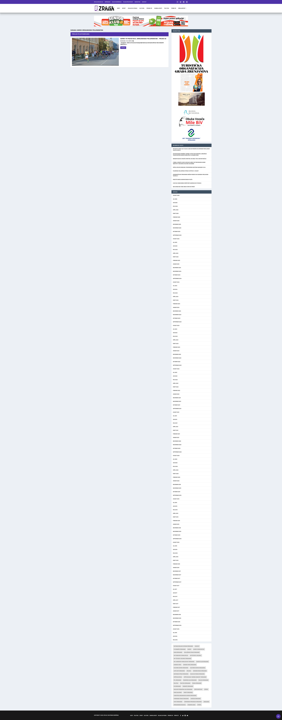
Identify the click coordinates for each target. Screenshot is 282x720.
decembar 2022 (177, 354)
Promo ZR (149, 8)
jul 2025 (175, 242)
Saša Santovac (198, 689)
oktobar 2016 (176, 621)
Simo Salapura (178, 692)
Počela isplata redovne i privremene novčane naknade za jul (189, 167)
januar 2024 (176, 307)
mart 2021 (175, 430)
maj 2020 (175, 466)
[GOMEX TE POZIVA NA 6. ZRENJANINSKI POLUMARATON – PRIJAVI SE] (95, 52)
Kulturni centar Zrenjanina (197, 667)
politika (176, 683)
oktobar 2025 (176, 231)
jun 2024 (175, 289)
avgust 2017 (176, 585)
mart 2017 (175, 603)
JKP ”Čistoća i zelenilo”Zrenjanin (182, 658)
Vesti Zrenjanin (178, 701)
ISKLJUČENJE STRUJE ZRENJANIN (191, 652)
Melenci (189, 670)
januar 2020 (176, 480)
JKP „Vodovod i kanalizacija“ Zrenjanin (184, 661)
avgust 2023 (176, 325)
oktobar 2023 (176, 318)
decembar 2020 (177, 441)
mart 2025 (175, 256)
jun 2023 (175, 332)
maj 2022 (175, 379)
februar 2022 (176, 390)
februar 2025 (176, 260)
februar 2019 (176, 520)
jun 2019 (175, 506)
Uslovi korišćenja (116, 1)
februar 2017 (176, 607)
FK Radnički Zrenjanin (179, 649)
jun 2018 (175, 549)
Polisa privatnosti (128, 1)
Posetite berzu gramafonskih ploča (182, 179)
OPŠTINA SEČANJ (178, 677)
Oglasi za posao (132, 8)
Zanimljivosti (158, 8)
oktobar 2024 (176, 274)
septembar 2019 (177, 495)
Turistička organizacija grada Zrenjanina (185, 695)
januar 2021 (176, 437)
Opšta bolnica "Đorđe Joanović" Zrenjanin (195, 677)
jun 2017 (175, 592)
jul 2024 (175, 285)
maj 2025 (175, 249)
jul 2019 (175, 502)
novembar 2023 (177, 314)
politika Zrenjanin (185, 683)
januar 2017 (176, 611)
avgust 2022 (176, 368)
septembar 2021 (177, 408)
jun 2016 (175, 636)
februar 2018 (176, 564)
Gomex (189, 649)
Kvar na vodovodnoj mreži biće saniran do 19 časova (187, 183)
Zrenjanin (206, 701)
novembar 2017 (177, 574)
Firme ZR (173, 8)
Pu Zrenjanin (177, 686)
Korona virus (177, 664)
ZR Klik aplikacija (98, 1)
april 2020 (175, 470)
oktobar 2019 (176, 491)
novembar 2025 (177, 227)
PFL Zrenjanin (177, 680)
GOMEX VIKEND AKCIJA (198, 649)
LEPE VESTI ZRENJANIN (179, 670)
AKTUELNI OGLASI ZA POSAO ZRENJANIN (183, 646)
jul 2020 (175, 459)
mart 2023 (175, 343)
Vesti (118, 8)
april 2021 (175, 426)
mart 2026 (175, 213)
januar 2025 (176, 264)
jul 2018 (175, 545)
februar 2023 (176, 347)
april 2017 (175, 600)
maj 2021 (175, 423)
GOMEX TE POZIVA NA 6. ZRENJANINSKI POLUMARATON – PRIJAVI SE (143, 38)
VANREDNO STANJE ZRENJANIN (181, 698)
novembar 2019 (177, 488)
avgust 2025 (176, 238)
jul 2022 (175, 372)
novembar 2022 (177, 358)
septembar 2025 (177, 235)
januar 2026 (176, 220)
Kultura (141, 8)
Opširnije (123, 47)
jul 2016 (175, 632)
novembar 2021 (177, 401)
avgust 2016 (176, 629)
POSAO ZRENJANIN (196, 683)
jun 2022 (175, 376)
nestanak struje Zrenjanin (181, 674)
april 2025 (175, 253)
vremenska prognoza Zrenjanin (193, 701)
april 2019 (175, 513)
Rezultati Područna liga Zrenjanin (183, 689)
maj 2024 (175, 293)
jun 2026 (175, 202)
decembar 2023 (177, 311)
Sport (124, 8)
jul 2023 (175, 329)
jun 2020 (175, 462)
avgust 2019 (176, 498)
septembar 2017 (177, 582)
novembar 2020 (177, 444)
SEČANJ (206, 689)
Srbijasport (182, 8)
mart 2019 (175, 517)
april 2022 (175, 383)
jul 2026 (175, 199)
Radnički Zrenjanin (188, 686)
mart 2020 (176, 473)
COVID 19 (197, 646)
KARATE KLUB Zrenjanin (202, 661)
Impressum (107, 1)
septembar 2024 (177, 278)
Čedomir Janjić (191, 704)
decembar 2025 (177, 224)
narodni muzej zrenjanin (200, 670)
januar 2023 (176, 350)
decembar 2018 (177, 527)
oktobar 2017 (176, 578)
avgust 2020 (176, 455)
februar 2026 (176, 217)
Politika (166, 8)
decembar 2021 (177, 397)
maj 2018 (175, 553)
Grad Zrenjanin (178, 652)
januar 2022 (176, 394)
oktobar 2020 (176, 448)
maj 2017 (175, 596)
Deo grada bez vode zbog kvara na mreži (184, 186)
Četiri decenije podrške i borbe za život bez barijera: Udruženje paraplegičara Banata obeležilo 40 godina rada (190, 154)
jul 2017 (175, 589)
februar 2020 (176, 477)
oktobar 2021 (176, 405)
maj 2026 (175, 206)
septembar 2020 (177, 452)
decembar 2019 (177, 484)
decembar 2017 (177, 571)
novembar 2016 (177, 618)
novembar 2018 (177, 531)
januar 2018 (176, 567)
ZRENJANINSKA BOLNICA (180, 704)
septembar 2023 (177, 321)
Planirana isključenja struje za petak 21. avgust (186, 170)
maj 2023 (175, 336)
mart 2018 (175, 560)
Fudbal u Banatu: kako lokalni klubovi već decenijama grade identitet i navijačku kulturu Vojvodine (189, 163)
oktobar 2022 (176, 361)
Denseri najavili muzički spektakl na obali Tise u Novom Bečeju (189, 158)
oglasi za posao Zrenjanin (197, 674)
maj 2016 (175, 639)
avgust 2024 (176, 282)
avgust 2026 (176, 195)
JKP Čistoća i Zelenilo (195, 655)
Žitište (199, 704)
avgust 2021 (176, 412)
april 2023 (175, 339)
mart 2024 (176, 300)
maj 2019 (175, 509)
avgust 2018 (176, 542)
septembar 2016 (177, 625)
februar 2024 (176, 303)
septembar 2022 (177, 365)
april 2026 (175, 209)
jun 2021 (175, 419)
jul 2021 (175, 415)
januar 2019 (176, 524)
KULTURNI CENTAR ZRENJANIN (181, 667)
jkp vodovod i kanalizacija (181, 655)
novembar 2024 (177, 271)
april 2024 (175, 296)
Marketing (137, 1)
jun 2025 (175, 246)
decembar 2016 (177, 614)
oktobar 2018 (176, 535)
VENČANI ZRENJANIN (195, 698)
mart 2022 (175, 386)
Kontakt (144, 1)
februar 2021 (176, 433)
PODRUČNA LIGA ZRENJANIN (189, 680)
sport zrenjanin (188, 692)
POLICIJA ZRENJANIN (203, 680)
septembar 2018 (177, 538)
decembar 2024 (177, 267)
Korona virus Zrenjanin (189, 664)
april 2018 (175, 556)
